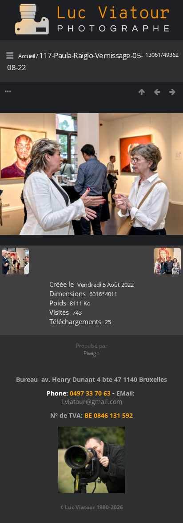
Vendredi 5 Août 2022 (105, 285)
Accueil (26, 56)
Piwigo (91, 353)
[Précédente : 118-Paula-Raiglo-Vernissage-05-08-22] (157, 92)
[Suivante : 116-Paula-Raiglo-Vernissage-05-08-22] (172, 92)
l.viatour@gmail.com (91, 401)
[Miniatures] (141, 92)
